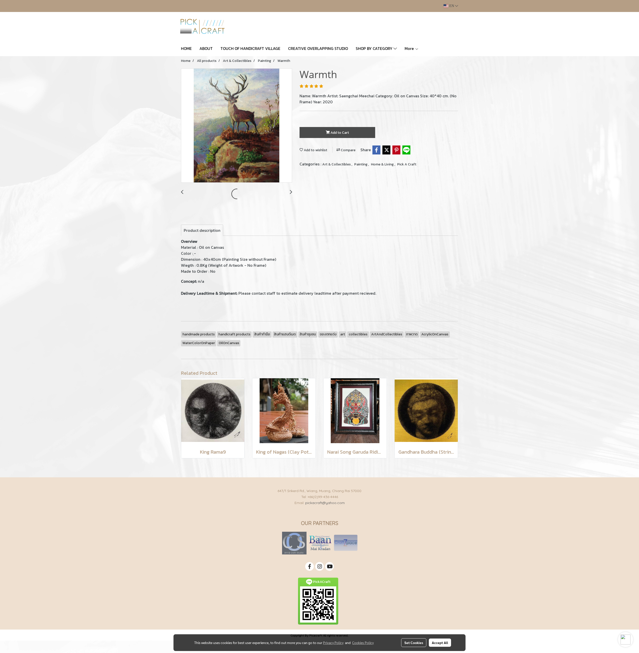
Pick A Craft (406, 164)
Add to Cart (339, 132)
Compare (347, 150)
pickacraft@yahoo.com (325, 503)
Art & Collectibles (336, 164)
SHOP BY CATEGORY (374, 48)
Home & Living (382, 164)
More (410, 48)
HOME (186, 48)
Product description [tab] (202, 230)
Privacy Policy (333, 642)
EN (451, 6)
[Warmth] (236, 126)
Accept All (440, 642)
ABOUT (206, 48)
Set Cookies (413, 642)
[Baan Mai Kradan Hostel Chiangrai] (320, 542)
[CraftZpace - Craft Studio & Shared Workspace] (346, 542)
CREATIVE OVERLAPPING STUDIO (318, 48)
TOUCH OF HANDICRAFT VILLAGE (250, 48)
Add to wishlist (315, 150)
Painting (361, 164)
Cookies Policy (363, 642)
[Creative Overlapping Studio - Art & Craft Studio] (294, 542)
